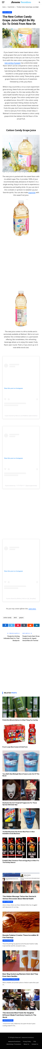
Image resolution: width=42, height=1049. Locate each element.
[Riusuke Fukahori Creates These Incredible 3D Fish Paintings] (21, 922)
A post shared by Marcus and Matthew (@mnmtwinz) (21, 415)
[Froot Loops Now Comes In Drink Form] (21, 734)
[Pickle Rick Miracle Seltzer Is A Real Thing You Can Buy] (21, 707)
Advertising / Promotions (13, 1044)
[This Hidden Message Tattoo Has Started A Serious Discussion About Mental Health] (21, 883)
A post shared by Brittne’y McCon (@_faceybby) (21, 598)
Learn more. (32, 609)
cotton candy (7, 617)
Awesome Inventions (14, 1041)
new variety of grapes (12, 63)
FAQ (34, 1041)
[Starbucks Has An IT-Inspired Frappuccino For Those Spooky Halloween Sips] (21, 789)
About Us (26, 1044)
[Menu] (3, 2)
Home (4, 7)
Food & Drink (11, 7)
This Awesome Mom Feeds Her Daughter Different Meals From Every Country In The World (19, 1015)
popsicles (32, 192)
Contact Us (35, 1044)
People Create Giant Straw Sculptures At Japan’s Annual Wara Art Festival (30, 638)
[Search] (39, 2)
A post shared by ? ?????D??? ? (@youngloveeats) (21, 485)
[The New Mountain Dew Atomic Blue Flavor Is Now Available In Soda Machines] (21, 818)
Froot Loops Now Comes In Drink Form (15, 747)
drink (15, 617)
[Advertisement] (21, 261)
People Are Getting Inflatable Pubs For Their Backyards (12, 638)
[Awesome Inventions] (21, 2)
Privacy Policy (27, 1041)
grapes (21, 617)
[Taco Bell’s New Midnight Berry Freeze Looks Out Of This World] (21, 761)
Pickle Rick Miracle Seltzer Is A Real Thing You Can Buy (20, 720)
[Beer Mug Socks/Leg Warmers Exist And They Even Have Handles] (21, 960)
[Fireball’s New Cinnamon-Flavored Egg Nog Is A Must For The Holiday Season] (21, 847)
